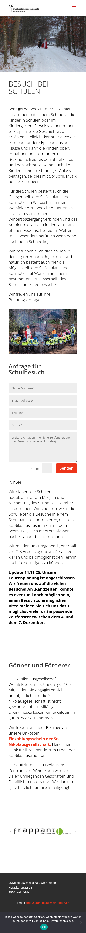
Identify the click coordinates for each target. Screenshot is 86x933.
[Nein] (81, 922)
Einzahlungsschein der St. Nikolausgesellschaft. (34, 741)
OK (44, 927)
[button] (11, 831)
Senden (66, 468)
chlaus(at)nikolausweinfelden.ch (47, 903)
